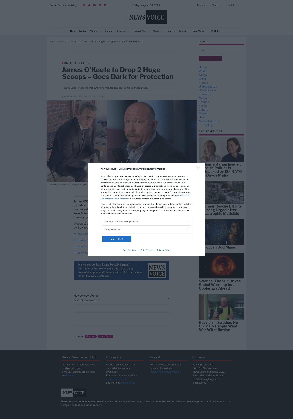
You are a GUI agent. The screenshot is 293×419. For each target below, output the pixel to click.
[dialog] (146, 209)
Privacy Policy (163, 250)
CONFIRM (117, 239)
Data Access (146, 250)
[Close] (199, 169)
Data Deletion (129, 250)
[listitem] (146, 221)
